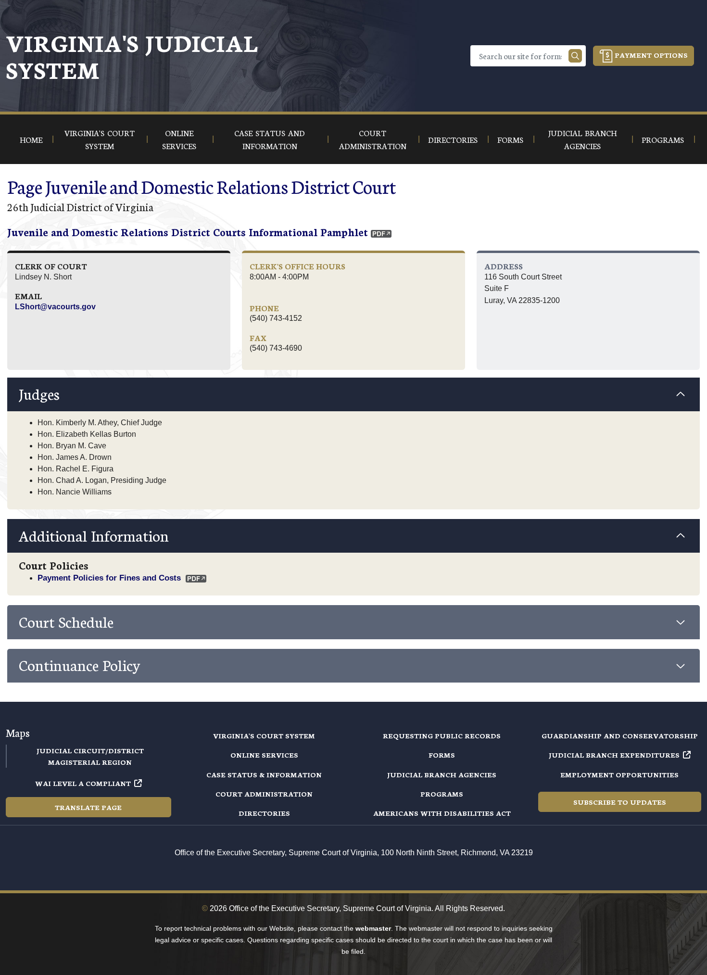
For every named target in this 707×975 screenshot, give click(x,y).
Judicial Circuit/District (90, 750)
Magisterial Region (90, 762)
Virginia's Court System (264, 735)
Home (31, 139)
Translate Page (88, 807)
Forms (442, 755)
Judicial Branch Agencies (441, 774)
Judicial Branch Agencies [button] (582, 139)
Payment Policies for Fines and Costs (109, 577)
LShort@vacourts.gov (55, 307)
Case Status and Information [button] (269, 139)
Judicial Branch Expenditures (614, 755)
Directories (264, 813)
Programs (441, 793)
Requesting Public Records (442, 735)
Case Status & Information (264, 774)
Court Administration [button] (372, 139)
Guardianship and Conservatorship (620, 735)
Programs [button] (663, 139)
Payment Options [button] (650, 55)
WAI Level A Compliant (83, 783)
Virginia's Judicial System (132, 55)
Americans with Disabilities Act (442, 813)
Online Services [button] (179, 139)
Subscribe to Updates (619, 802)
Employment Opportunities (619, 774)
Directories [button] (453, 139)
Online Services (264, 755)
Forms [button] (510, 139)
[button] (353, 394)
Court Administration (264, 793)
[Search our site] (575, 56)
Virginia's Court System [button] (99, 139)
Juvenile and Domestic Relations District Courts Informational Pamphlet (187, 231)
